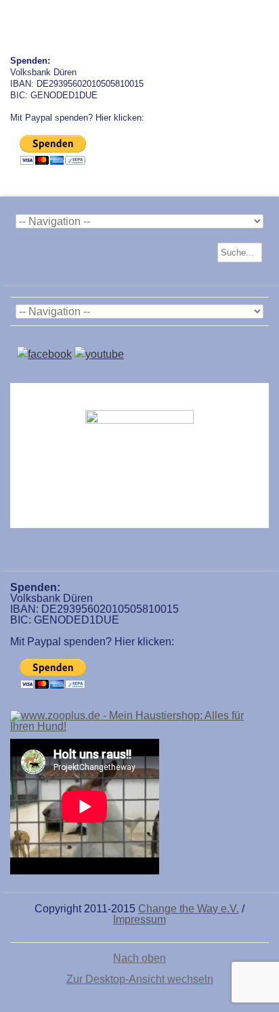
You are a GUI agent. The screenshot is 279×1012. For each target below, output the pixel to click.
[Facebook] (44, 354)
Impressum (139, 919)
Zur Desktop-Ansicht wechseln (139, 979)
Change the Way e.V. (188, 908)
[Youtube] (99, 354)
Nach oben (139, 958)
